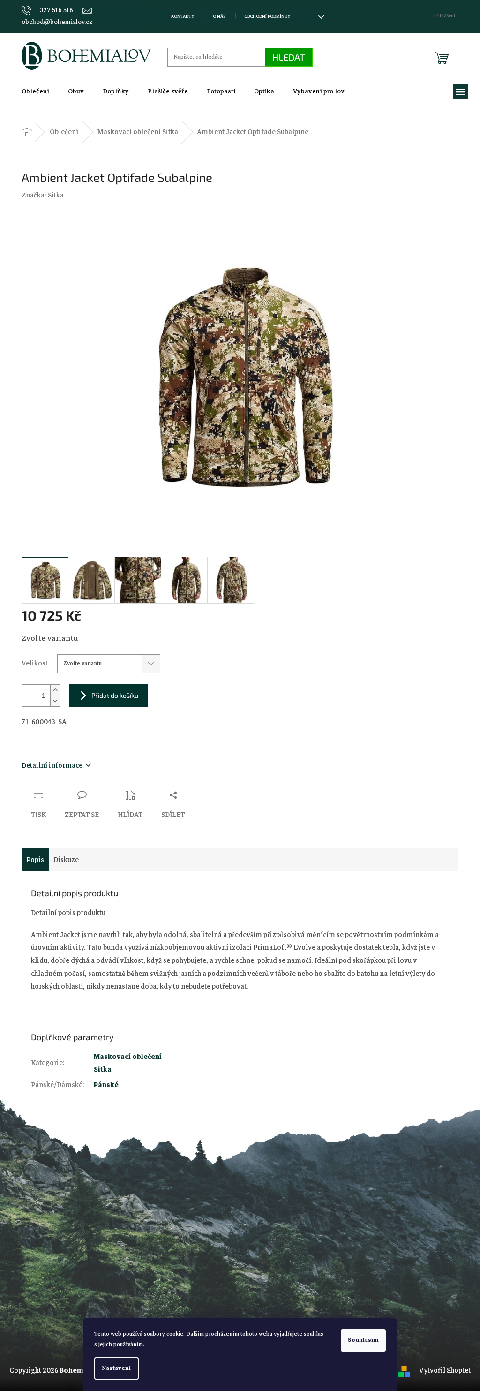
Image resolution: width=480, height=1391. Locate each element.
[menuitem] (35, 91)
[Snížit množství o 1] (55, 701)
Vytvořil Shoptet (445, 1370)
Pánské (106, 1084)
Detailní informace (52, 765)
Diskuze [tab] (66, 859)
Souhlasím (363, 1340)
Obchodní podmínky (267, 16)
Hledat (288, 57)
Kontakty (182, 16)
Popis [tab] (35, 859)
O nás (219, 16)
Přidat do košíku (114, 695)
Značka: (43, 195)
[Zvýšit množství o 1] (55, 690)
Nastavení (116, 1368)
